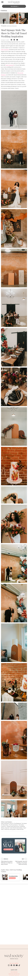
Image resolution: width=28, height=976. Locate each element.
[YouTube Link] (16, 965)
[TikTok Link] (19, 965)
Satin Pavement (5, 49)
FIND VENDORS (14, 6)
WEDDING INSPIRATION (14, 974)
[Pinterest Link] (14, 965)
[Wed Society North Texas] (14, 2)
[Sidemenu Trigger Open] (2, 2)
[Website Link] (14, 959)
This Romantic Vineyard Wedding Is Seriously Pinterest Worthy (21, 863)
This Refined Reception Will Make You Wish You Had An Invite (6, 863)
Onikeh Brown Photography (12, 25)
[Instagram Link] (8, 965)
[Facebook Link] (11, 965)
